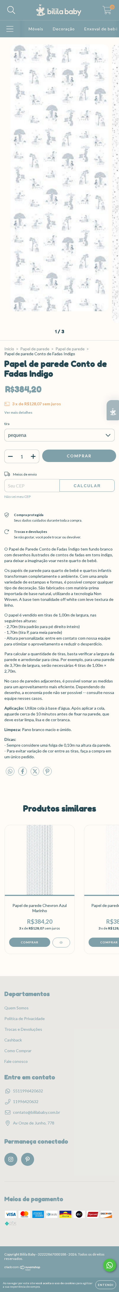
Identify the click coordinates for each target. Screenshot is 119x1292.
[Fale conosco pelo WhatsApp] (109, 1265)
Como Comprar (17, 1050)
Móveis (36, 28)
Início (9, 348)
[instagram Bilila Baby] (10, 1159)
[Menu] (9, 29)
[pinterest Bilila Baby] (27, 1159)
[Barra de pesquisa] (11, 10)
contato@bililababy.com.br (36, 1112)
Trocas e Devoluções (23, 1029)
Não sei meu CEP (17, 496)
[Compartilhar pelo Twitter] (35, 773)
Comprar (29, 942)
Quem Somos (16, 1007)
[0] (107, 11)
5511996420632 (28, 1090)
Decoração (64, 28)
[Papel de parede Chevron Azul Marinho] (61, 942)
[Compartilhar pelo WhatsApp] (10, 771)
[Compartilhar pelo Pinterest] (47, 773)
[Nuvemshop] (22, 1269)
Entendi (106, 1285)
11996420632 (25, 1101)
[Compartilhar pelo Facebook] (23, 773)
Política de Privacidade (24, 1018)
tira (7, 424)
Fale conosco (16, 1061)
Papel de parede (34, 348)
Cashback (13, 1039)
